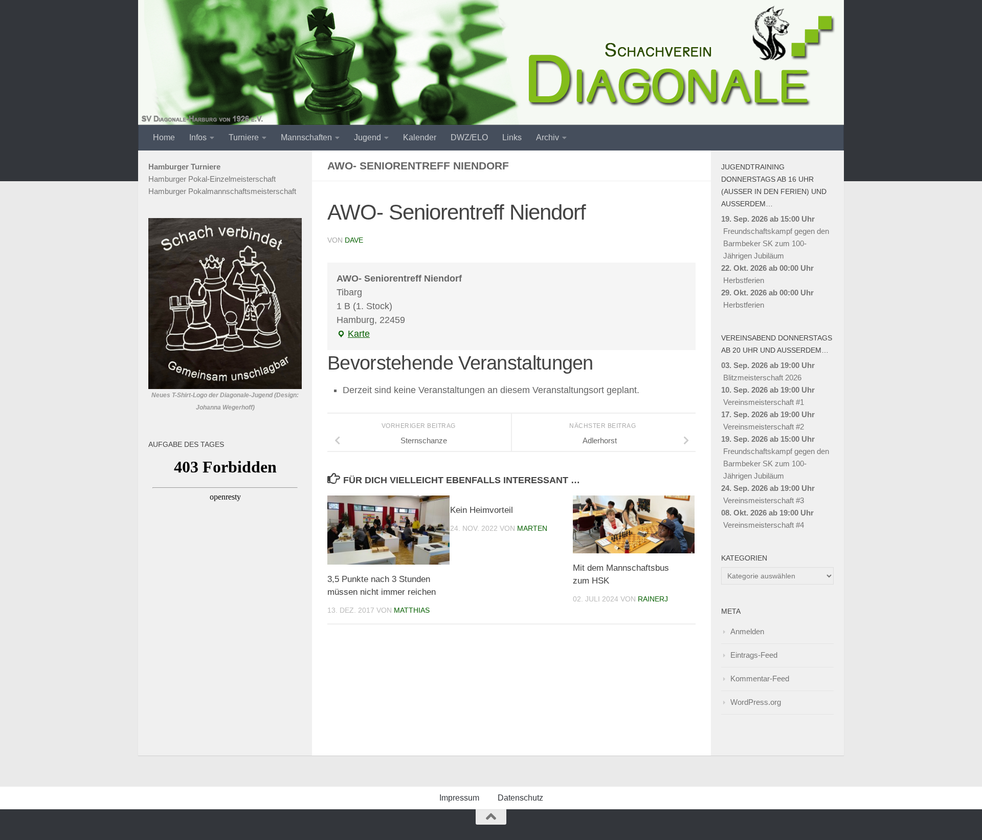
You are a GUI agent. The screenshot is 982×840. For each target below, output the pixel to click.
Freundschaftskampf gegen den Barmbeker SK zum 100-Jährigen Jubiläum (776, 243)
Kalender (419, 137)
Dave (354, 240)
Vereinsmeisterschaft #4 (763, 525)
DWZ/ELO (469, 137)
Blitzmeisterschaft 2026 (762, 377)
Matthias (412, 610)
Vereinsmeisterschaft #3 (763, 500)
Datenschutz (520, 797)
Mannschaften (306, 137)
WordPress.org (755, 702)
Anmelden (747, 631)
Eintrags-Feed (753, 655)
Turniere (244, 137)
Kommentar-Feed (759, 678)
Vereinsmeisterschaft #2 (763, 426)
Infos (198, 137)
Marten (532, 528)
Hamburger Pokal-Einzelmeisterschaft (212, 179)
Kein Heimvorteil (481, 510)
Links (512, 137)
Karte (353, 335)
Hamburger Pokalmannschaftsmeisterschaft (222, 191)
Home (164, 137)
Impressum (459, 797)
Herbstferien (743, 280)
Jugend (367, 137)
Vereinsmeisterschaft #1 (763, 402)
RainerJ (653, 599)
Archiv (547, 137)
